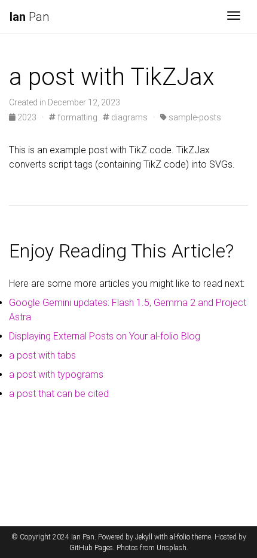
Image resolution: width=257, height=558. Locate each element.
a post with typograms (56, 374)
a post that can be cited (59, 393)
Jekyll (143, 537)
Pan (29, 17)
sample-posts (194, 117)
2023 (27, 117)
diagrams (128, 117)
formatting (76, 117)
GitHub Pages (91, 548)
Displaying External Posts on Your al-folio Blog (104, 336)
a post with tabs (42, 355)
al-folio (180, 537)
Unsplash (171, 548)
